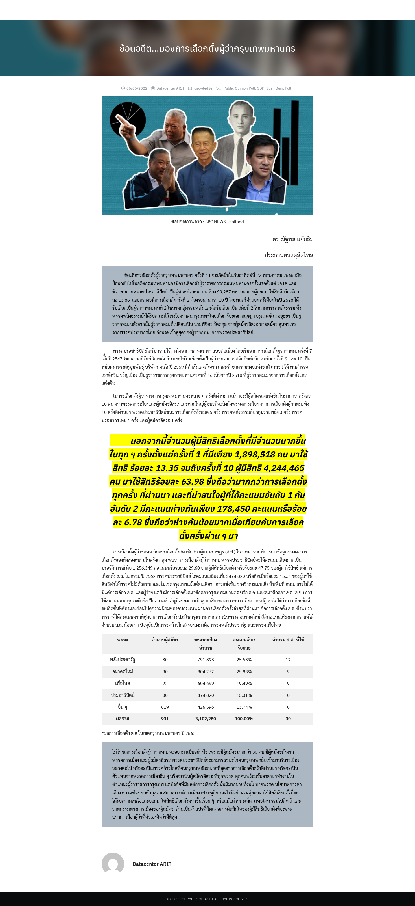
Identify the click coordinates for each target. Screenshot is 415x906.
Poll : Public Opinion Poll (234, 88)
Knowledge (202, 88)
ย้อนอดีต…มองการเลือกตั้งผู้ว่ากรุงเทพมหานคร (207, 48)
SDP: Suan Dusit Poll (274, 88)
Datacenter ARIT (170, 88)
